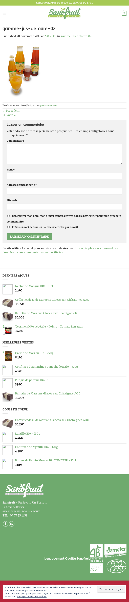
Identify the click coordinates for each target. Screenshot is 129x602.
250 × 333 (50, 36)
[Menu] (5, 13)
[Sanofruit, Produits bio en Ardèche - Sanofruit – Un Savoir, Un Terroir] (64, 13)
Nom (11, 169)
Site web (12, 200)
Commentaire (15, 140)
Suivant (9, 115)
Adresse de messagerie (22, 184)
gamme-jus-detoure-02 (76, 36)
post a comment (48, 105)
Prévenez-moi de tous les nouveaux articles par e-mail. (45, 227)
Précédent (11, 110)
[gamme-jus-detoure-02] (24, 70)
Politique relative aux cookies (32, 596)
